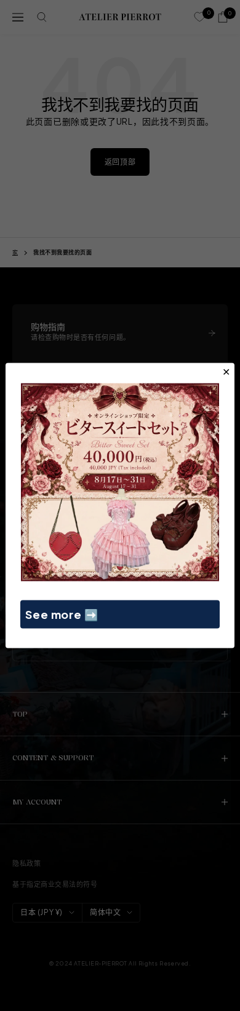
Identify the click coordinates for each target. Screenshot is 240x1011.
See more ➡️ (61, 614)
